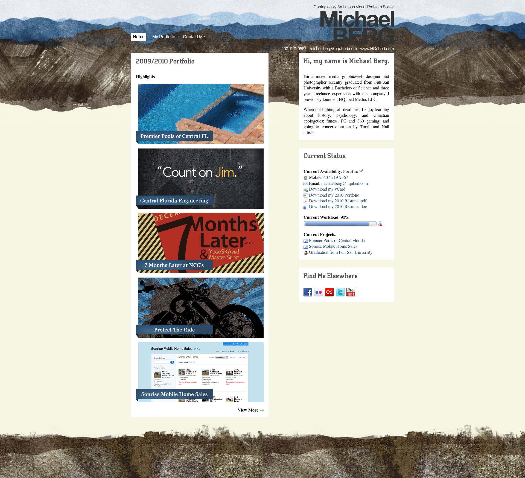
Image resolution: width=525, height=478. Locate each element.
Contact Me (194, 36)
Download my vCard (327, 189)
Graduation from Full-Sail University (340, 252)
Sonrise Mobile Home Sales (333, 246)
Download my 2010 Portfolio (334, 195)
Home (139, 36)
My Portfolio (163, 36)
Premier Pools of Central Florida (337, 240)
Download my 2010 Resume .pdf (337, 200)
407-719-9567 (335, 177)
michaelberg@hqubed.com (344, 183)
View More (248, 410)
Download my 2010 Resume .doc (338, 206)
